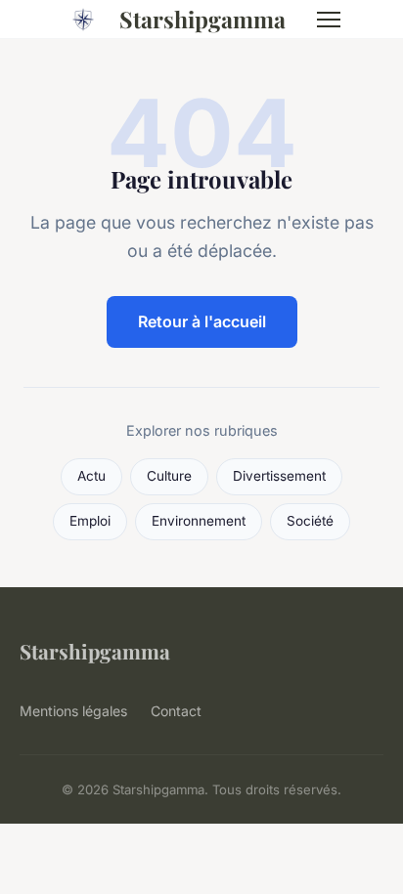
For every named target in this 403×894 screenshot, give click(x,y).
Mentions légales (73, 710)
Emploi (90, 521)
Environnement (199, 521)
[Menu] (328, 19)
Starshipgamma (202, 19)
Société (310, 521)
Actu (91, 476)
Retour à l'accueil (202, 321)
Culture (169, 476)
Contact (176, 710)
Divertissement (279, 476)
